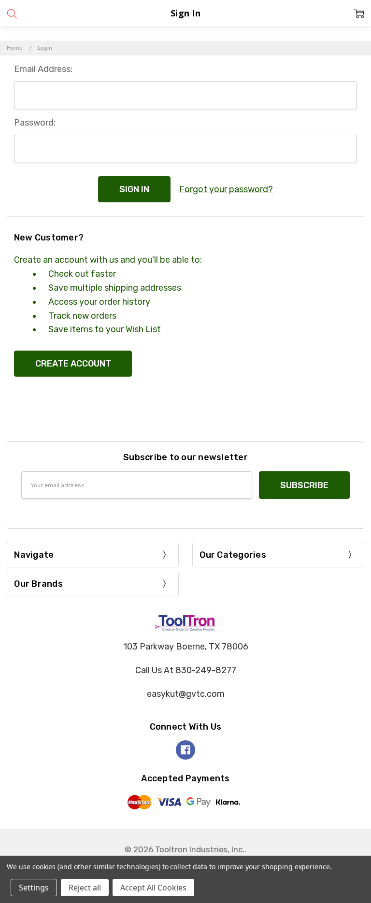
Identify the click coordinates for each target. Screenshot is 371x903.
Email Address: (43, 69)
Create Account (73, 363)
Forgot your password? (226, 189)
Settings (34, 887)
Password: (35, 122)
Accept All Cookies (153, 887)
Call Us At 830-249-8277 (185, 670)
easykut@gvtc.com (186, 694)
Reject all (85, 887)
